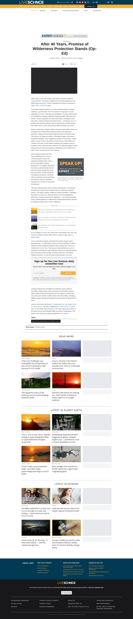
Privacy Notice (36, 278)
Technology (73, 6)
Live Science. (65, 313)
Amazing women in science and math (73, 569)
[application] (54, 81)
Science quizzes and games (96, 565)
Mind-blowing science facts (96, 575)
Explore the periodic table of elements (73, 571)
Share (35, 64)
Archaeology (35, 6)
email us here (65, 180)
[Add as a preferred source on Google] (66, 592)
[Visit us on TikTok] (85, 2)
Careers (14, 606)
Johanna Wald (46, 232)
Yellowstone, (71, 246)
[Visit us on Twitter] (75, 2)
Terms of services (51, 277)
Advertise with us (75, 603)
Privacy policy (16, 603)
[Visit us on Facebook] (72, 2)
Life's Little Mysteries (43, 565)
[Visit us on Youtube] (80, 2)
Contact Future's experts (49, 600)
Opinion (80, 58)
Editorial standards (47, 606)
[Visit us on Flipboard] (83, 2)
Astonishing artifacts (42, 572)
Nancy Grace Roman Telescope (70, 10)
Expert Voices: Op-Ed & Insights (41, 105)
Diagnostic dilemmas (43, 570)
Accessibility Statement (20, 600)
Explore (81, 6)
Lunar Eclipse (54, 10)
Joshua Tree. (44, 248)
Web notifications (103, 603)
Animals (26, 6)
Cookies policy (45, 603)
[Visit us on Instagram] (77, 2)
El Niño (85, 10)
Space (65, 6)
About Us (71, 600)
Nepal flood (42, 10)
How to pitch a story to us (78, 606)
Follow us (66, 64)
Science (49, 6)
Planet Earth (57, 6)
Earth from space (42, 568)
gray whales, (41, 114)
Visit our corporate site (95, 587)
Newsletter (74, 64)
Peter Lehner (56, 58)
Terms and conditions (105, 600)
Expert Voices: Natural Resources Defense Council (46, 321)
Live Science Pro (97, 10)
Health (43, 6)
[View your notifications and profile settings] (108, 2)
